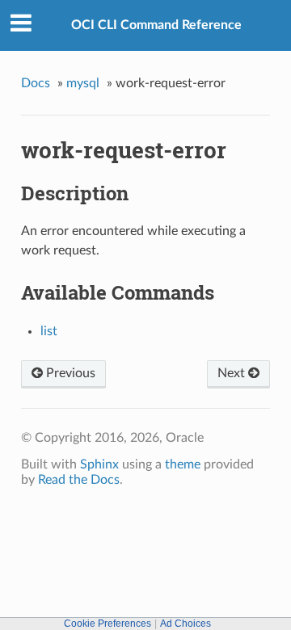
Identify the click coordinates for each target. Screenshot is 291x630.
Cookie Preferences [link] (107, 623)
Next (232, 373)
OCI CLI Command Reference (156, 25)
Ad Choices (185, 623)
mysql (82, 83)
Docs (35, 83)
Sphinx (99, 464)
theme (182, 464)
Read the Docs (79, 479)
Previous (69, 373)
